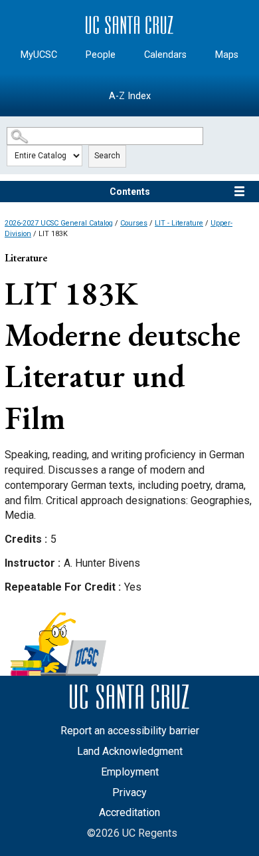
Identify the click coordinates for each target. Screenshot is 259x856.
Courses (133, 223)
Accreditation (129, 812)
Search (107, 155)
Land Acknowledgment (130, 751)
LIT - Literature (179, 223)
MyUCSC (39, 55)
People (101, 55)
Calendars (165, 55)
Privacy (129, 792)
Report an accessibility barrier (129, 730)
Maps (226, 55)
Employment (130, 772)
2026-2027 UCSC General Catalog (59, 223)
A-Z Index (130, 96)
